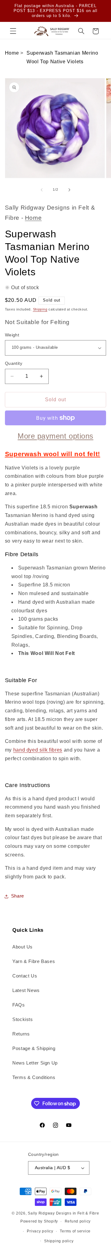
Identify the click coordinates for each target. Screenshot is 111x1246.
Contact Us (24, 975)
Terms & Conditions (33, 1077)
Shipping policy (58, 1241)
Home (12, 53)
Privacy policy (40, 1231)
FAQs (18, 1004)
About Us (22, 946)
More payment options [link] (55, 436)
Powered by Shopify (39, 1221)
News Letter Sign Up (35, 1063)
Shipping (40, 309)
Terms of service (75, 1231)
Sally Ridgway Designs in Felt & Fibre (63, 1213)
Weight (12, 335)
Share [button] (17, 896)
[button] (13, 31)
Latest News (26, 990)
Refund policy (78, 1221)
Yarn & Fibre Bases (33, 961)
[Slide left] (41, 190)
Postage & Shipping (33, 1048)
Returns (21, 1033)
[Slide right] (69, 190)
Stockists (22, 1019)
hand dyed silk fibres (37, 749)
